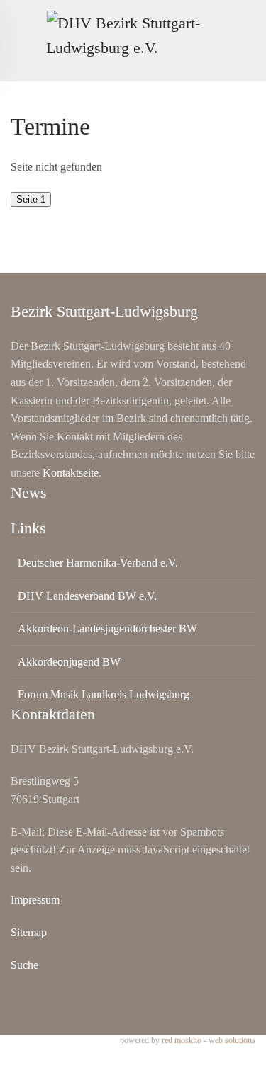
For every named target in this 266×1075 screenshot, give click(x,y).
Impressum (35, 900)
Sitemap (29, 932)
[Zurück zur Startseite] (133, 35)
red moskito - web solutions (208, 1040)
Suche (24, 965)
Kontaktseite (71, 473)
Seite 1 (30, 199)
